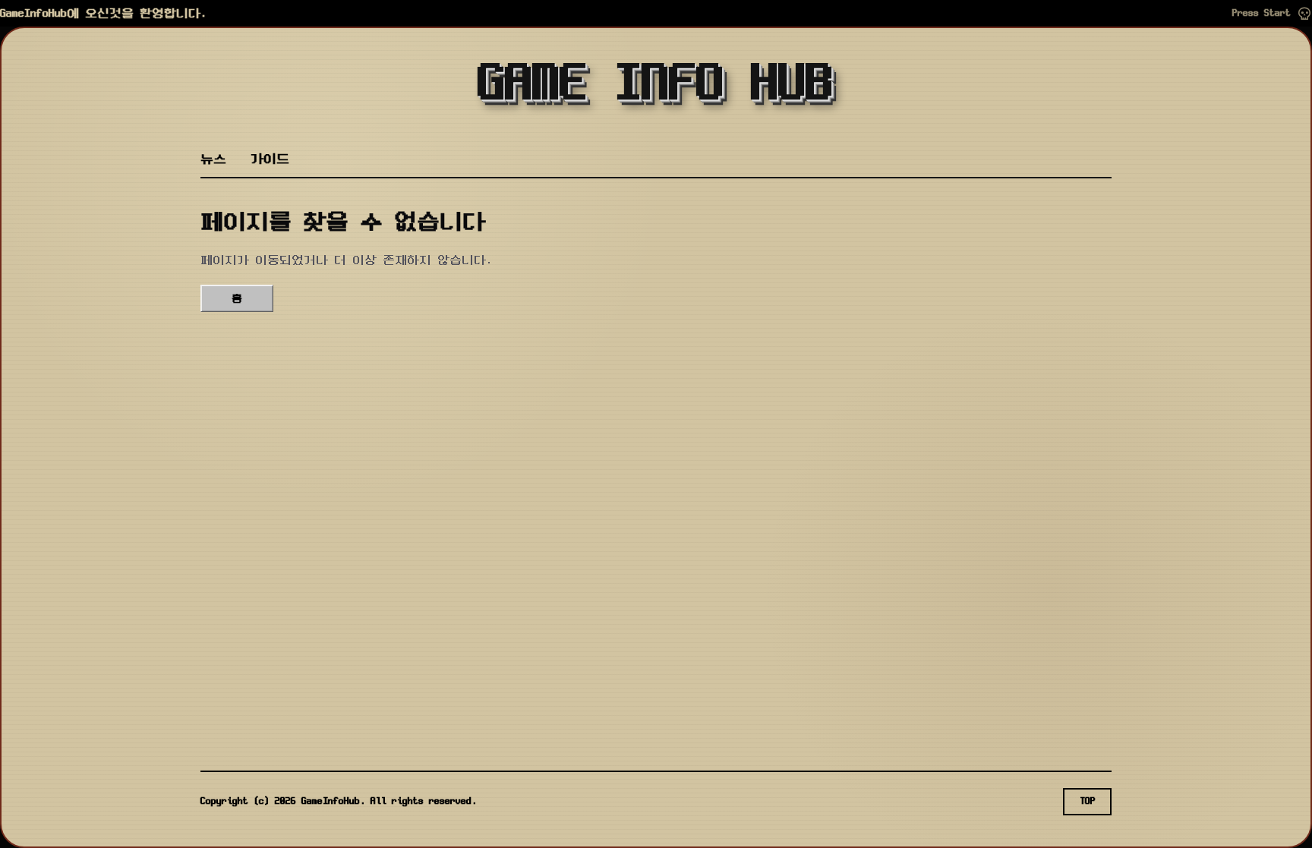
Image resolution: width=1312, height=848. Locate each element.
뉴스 (213, 159)
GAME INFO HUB (656, 85)
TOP (1088, 801)
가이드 (270, 159)
